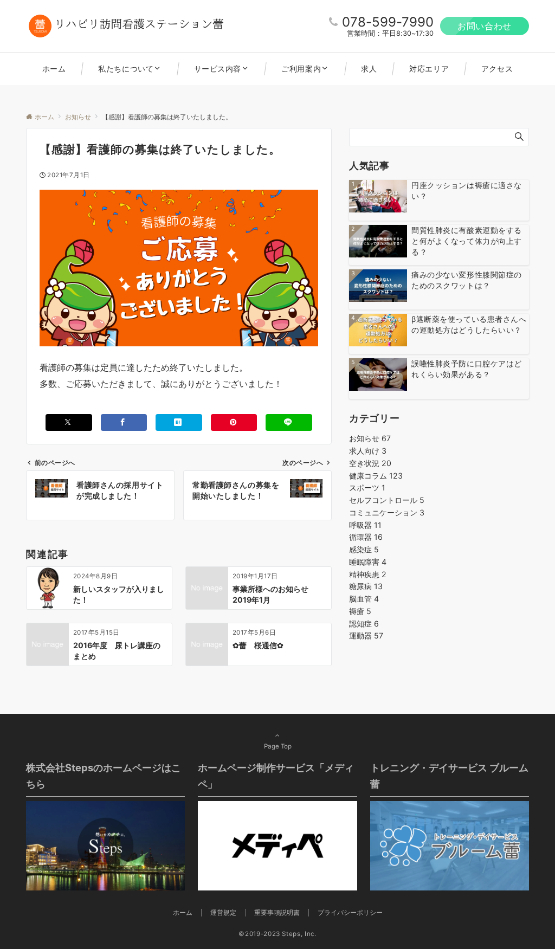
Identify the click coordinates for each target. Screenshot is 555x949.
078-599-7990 (388, 22)
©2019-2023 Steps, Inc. (277, 934)
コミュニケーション (386, 512)
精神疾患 (367, 574)
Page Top (278, 746)
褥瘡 (360, 611)
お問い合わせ (484, 26)
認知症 (364, 623)
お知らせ (370, 438)
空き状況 (370, 463)
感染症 (364, 549)
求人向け (367, 450)
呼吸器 (365, 525)
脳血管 (364, 598)
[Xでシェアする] (69, 422)
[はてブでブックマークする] (179, 422)
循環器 (366, 536)
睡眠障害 (367, 561)
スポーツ (367, 487)
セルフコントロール (386, 500)
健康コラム (376, 475)
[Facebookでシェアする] (124, 422)
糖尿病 (366, 586)
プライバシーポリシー (350, 912)
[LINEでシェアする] (289, 422)
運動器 (366, 635)
